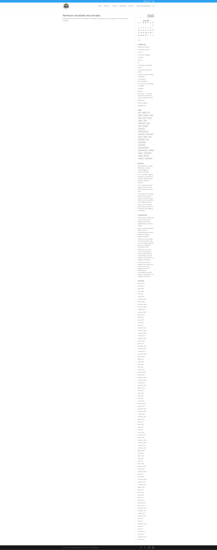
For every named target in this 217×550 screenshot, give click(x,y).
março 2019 (141, 476)
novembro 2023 (142, 349)
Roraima (140, 153)
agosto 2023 (141, 356)
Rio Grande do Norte (143, 147)
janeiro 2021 (141, 437)
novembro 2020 (142, 443)
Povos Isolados (142, 142)
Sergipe (140, 155)
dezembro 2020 (142, 440)
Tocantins (140, 158)
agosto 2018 (141, 487)
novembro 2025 (142, 307)
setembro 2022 (142, 385)
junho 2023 (141, 362)
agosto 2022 (141, 388)
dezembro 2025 (142, 304)
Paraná (140, 137)
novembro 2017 (142, 510)
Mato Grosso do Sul (143, 131)
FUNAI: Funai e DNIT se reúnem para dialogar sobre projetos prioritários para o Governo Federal (146, 221)
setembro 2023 (142, 354)
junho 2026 (141, 288)
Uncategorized (142, 105)
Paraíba (145, 137)
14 (148, 30)
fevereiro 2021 (142, 435)
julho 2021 (141, 422)
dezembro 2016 (142, 524)
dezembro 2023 (142, 346)
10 (139, 30)
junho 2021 (141, 424)
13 (146, 30)
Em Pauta (140, 57)
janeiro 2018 (141, 505)
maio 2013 (141, 534)
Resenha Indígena (142, 103)
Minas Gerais (141, 134)
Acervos (130, 6)
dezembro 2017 (142, 508)
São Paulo (146, 155)
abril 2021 (140, 430)
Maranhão (145, 126)
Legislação (141, 88)
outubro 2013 (141, 531)
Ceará (145, 120)
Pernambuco (141, 139)
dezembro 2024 (142, 330)
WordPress (95, 547)
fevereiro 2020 (142, 466)
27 (146, 35)
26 (143, 35)
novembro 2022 (142, 380)
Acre (139, 112)
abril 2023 (140, 367)
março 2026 (141, 296)
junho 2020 (141, 456)
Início (99, 6)
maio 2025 (141, 322)
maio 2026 (141, 291)
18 (141, 33)
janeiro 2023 (141, 375)
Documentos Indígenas (144, 55)
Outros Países (149, 134)
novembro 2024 (142, 333)
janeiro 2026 (141, 302)
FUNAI (148, 123)
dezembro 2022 (142, 377)
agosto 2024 (141, 341)
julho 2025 (141, 317)
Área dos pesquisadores (144, 6)
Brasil (144, 118)
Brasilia (149, 118)
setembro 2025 (142, 312)
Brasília (140, 120)
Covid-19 (140, 52)
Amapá (140, 115)
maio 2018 (141, 495)
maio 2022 (141, 396)
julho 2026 (141, 286)
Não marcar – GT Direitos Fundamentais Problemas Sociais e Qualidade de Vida (145, 96)
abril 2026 (140, 294)
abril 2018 (140, 497)
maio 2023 (141, 364)
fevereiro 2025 (142, 328)
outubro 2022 (141, 383)
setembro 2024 (142, 338)
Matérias (140, 91)
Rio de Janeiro (141, 145)
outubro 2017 (141, 513)
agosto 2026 (141, 283)
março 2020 (141, 463)
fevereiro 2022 (142, 403)
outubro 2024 (141, 335)
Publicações (122, 6)
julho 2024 (141, 343)
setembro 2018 (142, 484)
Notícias (106, 6)
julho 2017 (141, 518)
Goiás (139, 126)
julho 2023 (141, 359)
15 (150, 30)
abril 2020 (140, 461)
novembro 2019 (142, 471)
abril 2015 (140, 529)
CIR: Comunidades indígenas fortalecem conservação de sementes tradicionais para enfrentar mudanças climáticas (145, 178)
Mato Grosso (141, 129)
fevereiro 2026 (142, 299)
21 (148, 33)
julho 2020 (141, 453)
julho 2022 (141, 390)
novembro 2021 (142, 411)
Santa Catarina (147, 153)
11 (141, 30)
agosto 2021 (141, 419)
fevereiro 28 (141, 539)
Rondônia (151, 150)
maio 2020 (141, 458)
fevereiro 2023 (142, 372)
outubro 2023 (141, 351)
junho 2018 (141, 492)
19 (143, 33)
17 (139, 33)
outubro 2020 (141, 445)
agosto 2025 (141, 315)
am (148, 112)
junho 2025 (141, 320)
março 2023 (141, 369)
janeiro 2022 (141, 406)
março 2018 (141, 500)
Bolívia (140, 118)
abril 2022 (140, 398)
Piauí (147, 139)
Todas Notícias (148, 158)
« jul (139, 40)
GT (138, 62)
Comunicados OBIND (144, 49)
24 (139, 35)
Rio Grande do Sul (142, 150)
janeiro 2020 (141, 469)
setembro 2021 (142, 416)
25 (141, 35)
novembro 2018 (142, 479)
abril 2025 (140, 325)
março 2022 (141, 401)
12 (143, 30)
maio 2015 (141, 526)
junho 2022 (141, 393)
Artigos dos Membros (144, 47)
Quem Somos (146, 1)
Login (153, 1)
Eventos (114, 6)
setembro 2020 (142, 448)
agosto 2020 (141, 450)
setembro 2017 (142, 516)
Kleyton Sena (141, 249)
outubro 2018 (141, 482)
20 (146, 33)
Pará (150, 137)
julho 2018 (141, 490)
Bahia (151, 115)
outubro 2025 (141, 309)
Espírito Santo (141, 123)
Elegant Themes (76, 547)
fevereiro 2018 (142, 503)
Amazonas (146, 115)
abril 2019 (140, 474)
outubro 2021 (141, 414)
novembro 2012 (142, 537)
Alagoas (144, 112)
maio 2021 (141, 427)
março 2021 (141, 432)
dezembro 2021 (142, 409)
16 (153, 30)
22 (150, 33)
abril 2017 (140, 521)
